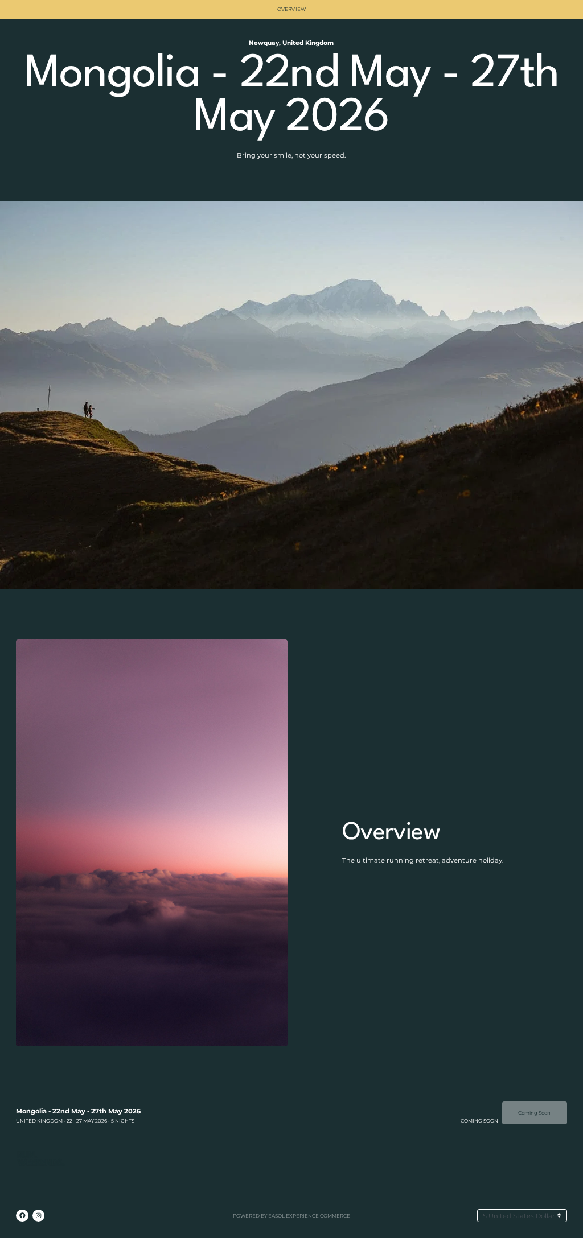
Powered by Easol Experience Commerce (291, 1216)
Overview (291, 9)
